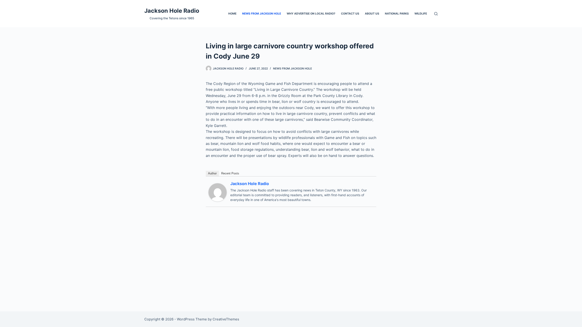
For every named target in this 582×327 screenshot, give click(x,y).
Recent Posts (230, 173)
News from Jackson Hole (261, 13)
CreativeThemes (226, 319)
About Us (372, 13)
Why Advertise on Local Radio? (311, 13)
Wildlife (420, 13)
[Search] (436, 13)
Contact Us (350, 13)
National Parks (397, 13)
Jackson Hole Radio (171, 10)
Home (232, 13)
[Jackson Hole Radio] (217, 192)
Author (212, 173)
